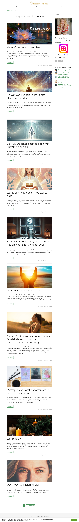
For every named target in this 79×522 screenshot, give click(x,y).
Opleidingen (31, 6)
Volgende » (32, 505)
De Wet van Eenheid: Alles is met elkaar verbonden (26, 96)
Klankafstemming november (23, 47)
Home (13, 6)
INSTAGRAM (66, 54)
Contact (65, 6)
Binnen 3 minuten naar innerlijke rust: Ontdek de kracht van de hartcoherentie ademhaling (29, 339)
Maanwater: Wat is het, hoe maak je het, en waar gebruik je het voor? (28, 243)
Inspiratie (57, 6)
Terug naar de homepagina (39, 516)
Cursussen (21, 6)
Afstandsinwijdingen (44, 6)
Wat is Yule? (14, 439)
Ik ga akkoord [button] (74, 519)
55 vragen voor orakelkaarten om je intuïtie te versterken (28, 391)
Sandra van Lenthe (47, 65)
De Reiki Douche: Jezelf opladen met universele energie (28, 145)
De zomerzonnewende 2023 (23, 290)
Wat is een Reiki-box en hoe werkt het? (27, 194)
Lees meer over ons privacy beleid (21, 520)
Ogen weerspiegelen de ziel (23, 484)
